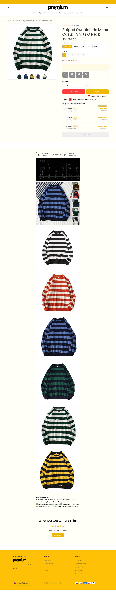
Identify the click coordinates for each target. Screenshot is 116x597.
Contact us (47, 560)
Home (9, 21)
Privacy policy (79, 560)
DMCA (46, 570)
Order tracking (48, 564)
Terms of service (80, 564)
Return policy (79, 570)
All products (16, 21)
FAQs (45, 567)
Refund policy (79, 574)
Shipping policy (79, 567)
